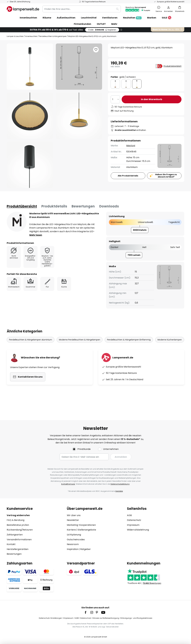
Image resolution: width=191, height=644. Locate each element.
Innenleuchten (31, 36)
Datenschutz (134, 520)
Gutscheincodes (76, 539)
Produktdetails (54, 206)
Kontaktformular (68, 484)
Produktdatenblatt (172, 66)
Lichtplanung (74, 534)
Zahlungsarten (15, 534)
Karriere (71, 529)
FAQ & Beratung (15, 520)
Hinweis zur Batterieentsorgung (106, 618)
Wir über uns (74, 515)
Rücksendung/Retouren (20, 529)
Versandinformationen (19, 539)
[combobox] (82, 9)
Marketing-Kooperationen (81, 525)
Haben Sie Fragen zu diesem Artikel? (166, 175)
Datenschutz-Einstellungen (50, 618)
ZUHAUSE (102, 29)
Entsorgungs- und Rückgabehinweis (136, 618)
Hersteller (119, 491)
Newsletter (73, 520)
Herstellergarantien (17, 549)
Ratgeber (85, 549)
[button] (30, 116)
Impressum (133, 525)
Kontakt (11, 544)
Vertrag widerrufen (18, 515)
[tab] (22, 206)
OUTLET (101, 24)
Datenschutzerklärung (120, 484)
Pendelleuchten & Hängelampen (53, 36)
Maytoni (130, 145)
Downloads (109, 206)
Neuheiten (132, 17)
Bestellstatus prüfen (18, 525)
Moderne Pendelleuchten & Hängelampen (79, 339)
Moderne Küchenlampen (170, 339)
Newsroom (73, 544)
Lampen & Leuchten (15, 36)
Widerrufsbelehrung (138, 529)
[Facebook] (87, 612)
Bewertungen (83, 206)
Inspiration (72, 549)
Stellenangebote (87, 529)
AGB (129, 515)
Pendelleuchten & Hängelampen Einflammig (129, 339)
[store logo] (23, 9)
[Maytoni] (17, 222)
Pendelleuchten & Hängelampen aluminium (30, 339)
